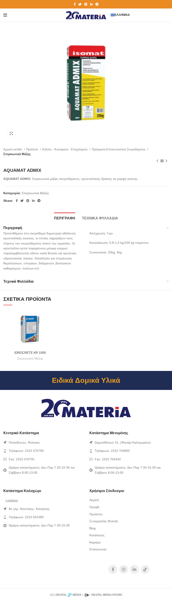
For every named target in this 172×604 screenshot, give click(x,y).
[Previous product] (157, 161)
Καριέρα (95, 542)
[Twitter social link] (80, 4)
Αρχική (94, 500)
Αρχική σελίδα (13, 149)
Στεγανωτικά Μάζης (17, 154)
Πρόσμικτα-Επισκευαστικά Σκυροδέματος (119, 149)
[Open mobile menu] (5, 15)
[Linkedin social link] (91, 4)
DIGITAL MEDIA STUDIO (106, 594)
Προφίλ (94, 507)
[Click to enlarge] (11, 133)
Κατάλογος (97, 535)
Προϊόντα (32, 149)
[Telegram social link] (97, 4)
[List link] (43, 442)
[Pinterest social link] (86, 4)
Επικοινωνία (97, 549)
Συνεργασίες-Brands (103, 521)
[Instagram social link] (123, 569)
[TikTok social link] (145, 569)
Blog (92, 528)
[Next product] (166, 161)
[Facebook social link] (74, 4)
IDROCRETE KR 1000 (30, 352)
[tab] (64, 218)
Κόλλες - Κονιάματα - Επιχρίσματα (65, 149)
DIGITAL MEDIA (68, 594)
